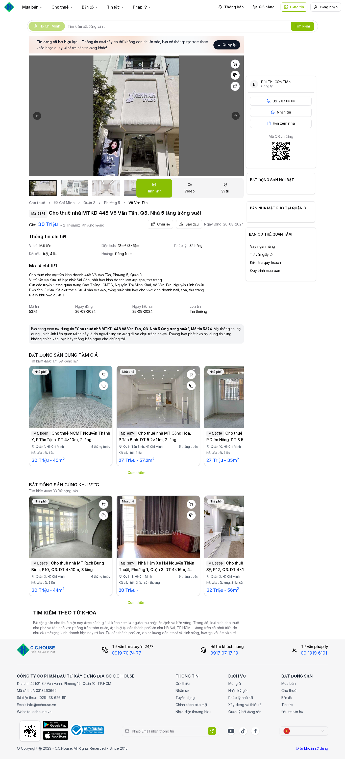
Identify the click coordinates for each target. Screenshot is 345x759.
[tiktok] (243, 731)
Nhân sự (182, 690)
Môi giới (234, 683)
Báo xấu (192, 224)
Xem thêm (136, 472)
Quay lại (227, 45)
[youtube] (231, 731)
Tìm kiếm (302, 26)
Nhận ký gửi (238, 690)
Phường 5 (112, 203)
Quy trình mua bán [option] (265, 270)
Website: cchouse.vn (34, 712)
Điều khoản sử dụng (312, 748)
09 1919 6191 (314, 653)
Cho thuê (60, 7)
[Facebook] (255, 731)
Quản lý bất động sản (244, 712)
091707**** (284, 101)
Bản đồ (88, 7)
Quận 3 (89, 203)
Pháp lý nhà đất (240, 697)
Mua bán (30, 7)
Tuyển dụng (185, 697)
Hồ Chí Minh (64, 203)
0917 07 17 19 (224, 653)
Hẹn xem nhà (284, 123)
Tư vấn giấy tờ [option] (261, 254)
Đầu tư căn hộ (292, 712)
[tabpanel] (136, 115)
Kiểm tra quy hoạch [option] (265, 262)
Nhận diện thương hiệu (193, 712)
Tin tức (113, 7)
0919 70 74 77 (126, 653)
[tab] (154, 188)
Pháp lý (140, 7)
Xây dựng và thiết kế (244, 704)
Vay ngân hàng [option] (262, 246)
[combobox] (304, 731)
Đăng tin (297, 7)
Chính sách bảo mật (191, 704)
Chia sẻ (163, 224)
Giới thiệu (183, 683)
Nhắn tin (284, 112)
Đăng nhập (329, 7)
